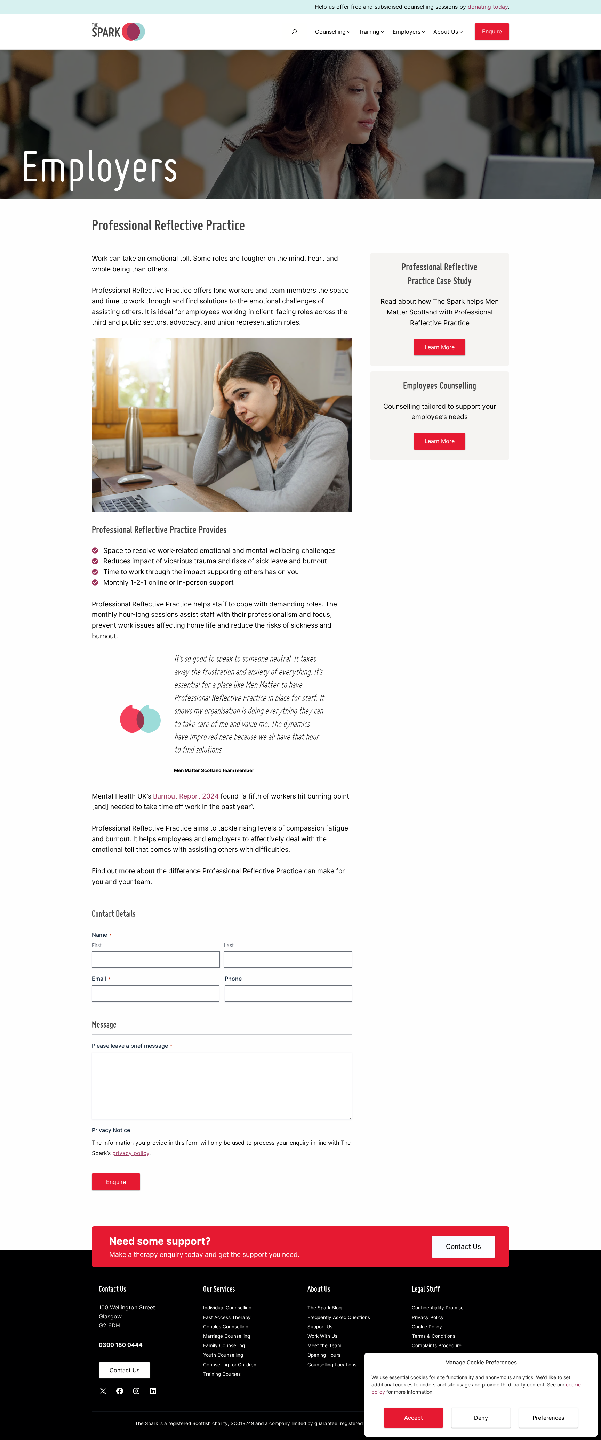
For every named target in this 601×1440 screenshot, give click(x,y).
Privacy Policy (428, 1317)
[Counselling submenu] (349, 31)
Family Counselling (224, 1345)
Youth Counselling (223, 1355)
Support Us (319, 1326)
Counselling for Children (229, 1364)
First (97, 945)
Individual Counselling (227, 1307)
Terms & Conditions (433, 1336)
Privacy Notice (111, 1130)
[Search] (294, 31)
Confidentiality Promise (438, 1307)
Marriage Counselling (226, 1336)
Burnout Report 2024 (186, 796)
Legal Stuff (426, 1288)
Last (229, 945)
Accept (413, 1417)
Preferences (548, 1417)
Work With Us (322, 1336)
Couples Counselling (225, 1326)
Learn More (440, 347)
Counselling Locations (331, 1364)
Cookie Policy (427, 1326)
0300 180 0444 (121, 1344)
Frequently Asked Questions (338, 1317)
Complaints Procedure (437, 1345)
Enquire (492, 31)
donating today (488, 6)
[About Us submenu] (461, 31)
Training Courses (222, 1374)
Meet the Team (324, 1345)
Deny (481, 1417)
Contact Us (463, 1246)
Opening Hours (323, 1355)
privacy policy (130, 1152)
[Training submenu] (382, 31)
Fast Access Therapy (227, 1317)
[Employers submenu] (423, 31)
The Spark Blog (324, 1307)
